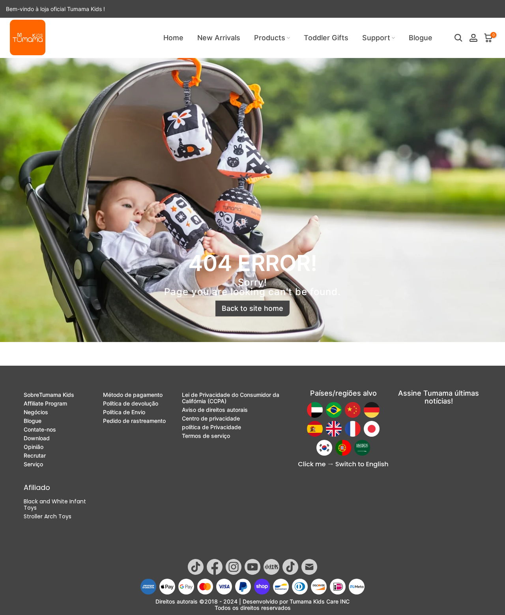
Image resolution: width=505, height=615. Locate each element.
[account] (473, 38)
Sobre (49, 395)
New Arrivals (218, 38)
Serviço (33, 464)
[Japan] (372, 429)
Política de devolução (130, 403)
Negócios (36, 412)
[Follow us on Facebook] (215, 567)
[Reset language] (343, 465)
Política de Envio (124, 412)
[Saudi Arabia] (362, 448)
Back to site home (252, 308)
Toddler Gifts (326, 38)
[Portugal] (343, 448)
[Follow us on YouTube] (252, 567)
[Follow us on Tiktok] (196, 567)
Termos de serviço (206, 436)
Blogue (420, 38)
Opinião (33, 447)
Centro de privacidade (211, 418)
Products (269, 38)
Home (173, 38)
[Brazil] (334, 410)
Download (37, 438)
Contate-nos (40, 429)
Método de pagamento (133, 395)
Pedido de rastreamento (134, 421)
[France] (353, 429)
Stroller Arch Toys (47, 516)
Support (376, 38)
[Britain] (334, 429)
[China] (353, 410)
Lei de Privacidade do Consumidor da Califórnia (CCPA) (230, 398)
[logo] (27, 37)
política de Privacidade (211, 427)
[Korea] (324, 448)
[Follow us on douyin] (290, 567)
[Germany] (372, 410)
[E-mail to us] (309, 567)
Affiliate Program (45, 403)
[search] (458, 38)
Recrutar (35, 455)
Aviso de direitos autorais (215, 410)
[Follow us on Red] (271, 567)
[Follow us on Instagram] (233, 567)
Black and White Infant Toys (55, 504)
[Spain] (315, 429)
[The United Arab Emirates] (315, 410)
